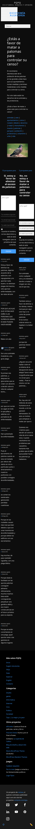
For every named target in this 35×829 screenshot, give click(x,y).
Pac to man (10, 769)
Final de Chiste (11, 733)
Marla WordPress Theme (15, 751)
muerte (10, 128)
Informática (10, 700)
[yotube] (16, 813)
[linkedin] (7, 813)
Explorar (9, 677)
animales (10, 118)
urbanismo (22, 133)
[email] (7, 806)
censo (22, 120)
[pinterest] (24, 813)
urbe (9, 136)
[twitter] (16, 806)
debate (16, 123)
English (9, 680)
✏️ (31, 824)
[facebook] (24, 806)
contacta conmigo (20, 800)
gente (8, 696)
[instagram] (7, 820)
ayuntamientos (12, 120)
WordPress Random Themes (16, 757)
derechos (24, 123)
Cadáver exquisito (12, 766)
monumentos (19, 125)
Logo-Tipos (10, 775)
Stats (8, 673)
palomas (17, 128)
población (18, 131)
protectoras (11, 133)
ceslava (20, 792)
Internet (9, 703)
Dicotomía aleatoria (17, 14)
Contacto (9, 684)
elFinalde (9, 726)
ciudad (9, 123)
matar (10, 125)
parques (10, 131)
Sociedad (9, 714)
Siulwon (6, 347)
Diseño (8, 693)
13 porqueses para (9, 170)
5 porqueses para (25, 170)
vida (13, 136)
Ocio (8, 707)
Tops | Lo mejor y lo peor (15, 717)
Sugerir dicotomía (12, 666)
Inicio (8, 662)
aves (17, 118)
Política (9, 710)
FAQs (8, 670)
